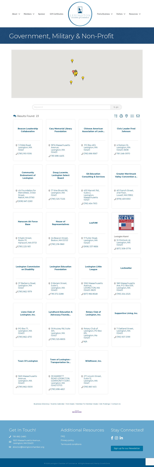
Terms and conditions (71, 444)
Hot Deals (70, 404)
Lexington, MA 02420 (27, 441)
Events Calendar (57, 404)
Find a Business (103, 14)
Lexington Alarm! (121, 236)
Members (28, 14)
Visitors (119, 14)
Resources (133, 14)
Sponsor (41, 14)
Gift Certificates (56, 14)
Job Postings (104, 404)
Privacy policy (67, 440)
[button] (73, 72)
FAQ (63, 436)
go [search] (117, 107)
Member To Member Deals (87, 404)
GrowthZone (105, 463)
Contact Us (115, 404)
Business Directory (41, 404)
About (14, 14)
